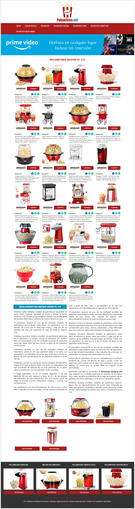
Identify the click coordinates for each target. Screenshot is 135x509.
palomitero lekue (79, 26)
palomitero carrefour (99, 26)
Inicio (18, 26)
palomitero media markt (25, 31)
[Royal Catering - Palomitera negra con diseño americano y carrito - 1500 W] (54, 114)
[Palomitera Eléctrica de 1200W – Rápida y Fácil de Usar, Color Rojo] (108, 75)
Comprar (33, 89)
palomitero (45, 26)
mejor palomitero (51, 465)
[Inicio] (67, 20)
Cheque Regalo (31, 26)
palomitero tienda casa (83, 465)
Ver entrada (27, 421)
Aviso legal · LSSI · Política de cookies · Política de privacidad (67, 498)
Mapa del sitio (67, 505)
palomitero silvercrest (116, 465)
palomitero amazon (61, 26)
